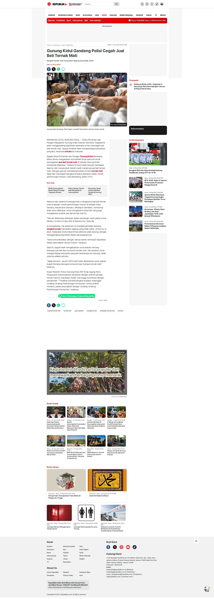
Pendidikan (61, 20)
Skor (81, 546)
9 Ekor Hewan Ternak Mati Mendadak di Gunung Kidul (76, 190)
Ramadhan (67, 562)
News (49, 553)
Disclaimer (50, 575)
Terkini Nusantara (136, 140)
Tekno (65, 556)
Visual (65, 559)
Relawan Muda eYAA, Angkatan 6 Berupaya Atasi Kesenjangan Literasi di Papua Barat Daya (149, 86)
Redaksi (66, 572)
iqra (97, 15)
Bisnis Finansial (126, 15)
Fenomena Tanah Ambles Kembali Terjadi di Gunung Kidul (94, 191)
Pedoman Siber (84, 572)
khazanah (87, 15)
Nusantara (56, 45)
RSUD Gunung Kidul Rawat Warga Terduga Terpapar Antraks (56, 190)
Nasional (51, 20)
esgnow (139, 15)
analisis (113, 15)
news (104, 15)
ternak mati (97, 171)
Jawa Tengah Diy (67, 45)
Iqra (64, 549)
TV (156, 15)
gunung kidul (79, 311)
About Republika (53, 572)
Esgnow (50, 559)
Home (49, 45)
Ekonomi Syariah (65, 15)
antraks (68, 151)
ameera (51, 15)
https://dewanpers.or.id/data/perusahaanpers (64, 587)
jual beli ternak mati (67, 162)
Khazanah (50, 549)
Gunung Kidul (86, 156)
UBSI (86, 20)
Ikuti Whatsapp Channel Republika (78, 296)
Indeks (163, 15)
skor (78, 15)
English (82, 559)
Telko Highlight (95, 20)
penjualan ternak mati (107, 311)
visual (149, 15)
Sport (69, 20)
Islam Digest (83, 549)
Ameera (49, 546)
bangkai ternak (54, 229)
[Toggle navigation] (49, 4)
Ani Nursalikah (55, 64)
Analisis (66, 553)
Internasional (77, 20)
